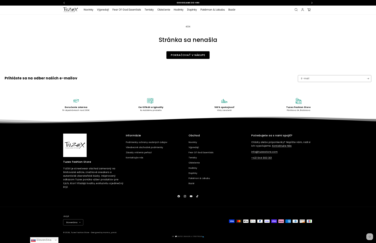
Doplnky (193, 173)
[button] (296, 9)
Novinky (193, 142)
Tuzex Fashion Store (80, 232)
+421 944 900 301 (261, 158)
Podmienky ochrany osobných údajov (146, 142)
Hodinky (193, 168)
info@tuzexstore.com (264, 152)
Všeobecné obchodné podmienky (144, 147)
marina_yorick (109, 232)
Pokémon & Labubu (199, 178)
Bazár (192, 183)
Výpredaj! (194, 147)
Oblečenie (194, 162)
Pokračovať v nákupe (188, 55)
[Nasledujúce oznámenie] (312, 3)
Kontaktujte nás (134, 157)
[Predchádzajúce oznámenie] (64, 3)
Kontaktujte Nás (282, 145)
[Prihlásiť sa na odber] (368, 78)
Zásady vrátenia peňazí (139, 152)
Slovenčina (44, 239)
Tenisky (193, 157)
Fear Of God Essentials (201, 152)
